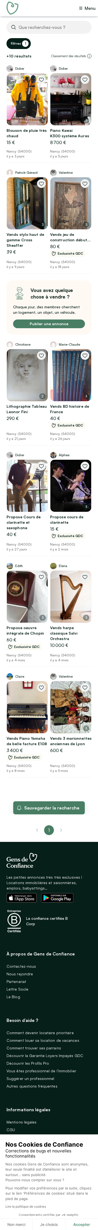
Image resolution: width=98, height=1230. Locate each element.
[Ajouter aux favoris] (41, 79)
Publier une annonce (49, 323)
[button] (89, 56)
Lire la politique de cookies (25, 1206)
